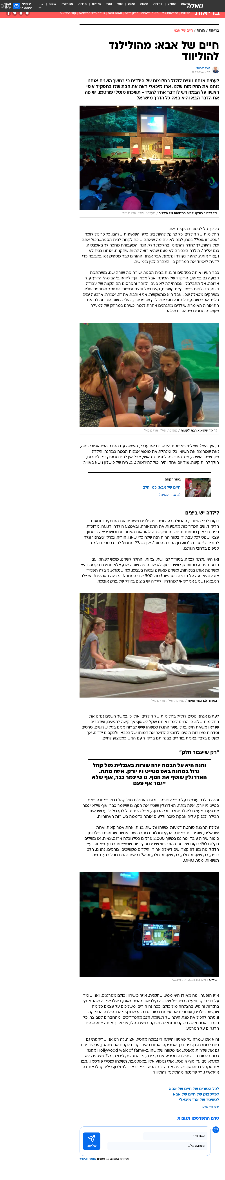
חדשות (185, 13)
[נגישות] (6, 6)
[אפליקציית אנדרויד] (27, 13)
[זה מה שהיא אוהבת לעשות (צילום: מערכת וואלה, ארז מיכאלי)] (149, 379)
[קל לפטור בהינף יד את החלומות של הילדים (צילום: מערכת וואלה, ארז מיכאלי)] (149, 162)
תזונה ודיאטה (150, 13)
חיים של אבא (210, 1107)
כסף (120, 4)
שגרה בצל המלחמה (92, 13)
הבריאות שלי (169, 13)
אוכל (109, 4)
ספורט (172, 4)
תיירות (82, 4)
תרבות (144, 4)
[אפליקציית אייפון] (21, 13)
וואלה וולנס (115, 13)
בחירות (157, 4)
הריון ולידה (131, 13)
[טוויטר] (15, 13)
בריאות (96, 4)
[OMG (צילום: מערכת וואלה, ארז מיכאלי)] (149, 928)
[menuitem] (169, 6)
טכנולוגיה (67, 4)
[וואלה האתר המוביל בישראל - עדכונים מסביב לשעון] (195, 6)
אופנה (52, 4)
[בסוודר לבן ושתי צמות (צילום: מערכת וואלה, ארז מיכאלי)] (149, 649)
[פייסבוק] (8, 13)
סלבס (131, 4)
